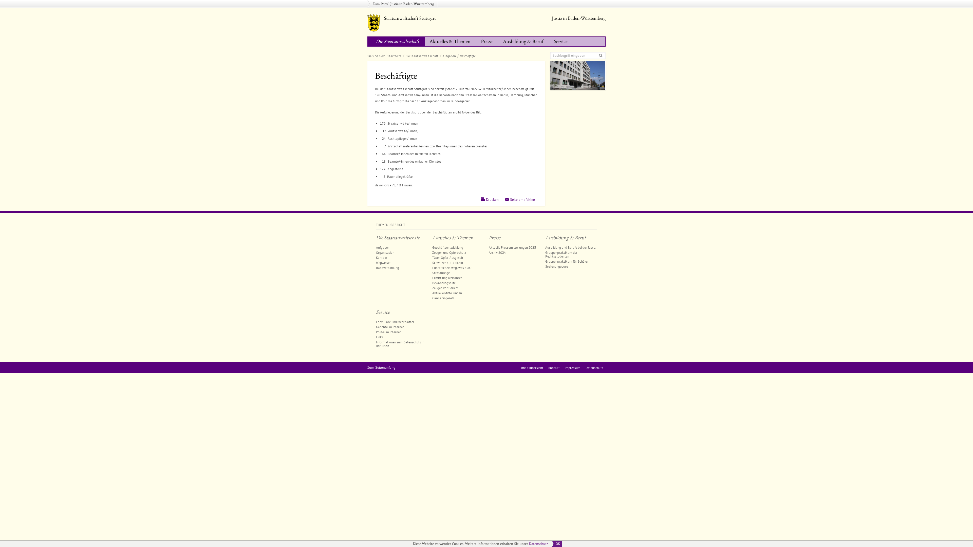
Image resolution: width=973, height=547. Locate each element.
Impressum (573, 368)
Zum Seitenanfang (381, 367)
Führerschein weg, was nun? (452, 268)
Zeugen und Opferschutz (449, 252)
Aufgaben (449, 56)
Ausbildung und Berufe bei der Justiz (570, 247)
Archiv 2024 (497, 252)
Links (379, 337)
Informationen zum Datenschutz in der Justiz (400, 344)
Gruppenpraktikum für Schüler (566, 261)
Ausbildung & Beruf (523, 41)
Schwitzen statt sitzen (447, 263)
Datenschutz (538, 543)
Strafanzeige (441, 273)
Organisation (385, 252)
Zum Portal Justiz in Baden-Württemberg (403, 3)
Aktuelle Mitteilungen (447, 293)
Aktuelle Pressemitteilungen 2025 (512, 247)
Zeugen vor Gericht (445, 288)
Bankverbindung (387, 268)
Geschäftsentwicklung (447, 247)
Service (561, 41)
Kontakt (381, 258)
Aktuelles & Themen (450, 41)
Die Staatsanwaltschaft (397, 41)
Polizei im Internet (388, 332)
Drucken (492, 199)
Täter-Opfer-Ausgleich (447, 258)
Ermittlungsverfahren (447, 278)
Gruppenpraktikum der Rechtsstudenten (561, 254)
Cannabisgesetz (443, 298)
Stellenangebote (556, 266)
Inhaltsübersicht (531, 368)
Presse (487, 41)
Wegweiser (383, 263)
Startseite (394, 56)
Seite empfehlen (522, 199)
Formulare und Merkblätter (395, 322)
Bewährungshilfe (444, 283)
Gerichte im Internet (390, 327)
